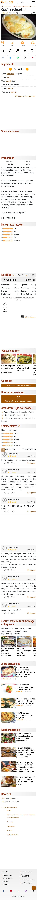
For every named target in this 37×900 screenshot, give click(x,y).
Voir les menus (7, 878)
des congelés (12, 74)
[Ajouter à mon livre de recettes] (32, 51)
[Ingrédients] (3, 450)
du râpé (9, 81)
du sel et (9, 92)
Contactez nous (26, 872)
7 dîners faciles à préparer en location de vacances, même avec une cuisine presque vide (25, 752)
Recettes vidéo (7, 875)
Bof (14, 237)
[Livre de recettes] (17, 2)
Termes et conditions (28, 880)
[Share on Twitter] (25, 57)
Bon (15, 231)
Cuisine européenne (28, 815)
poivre (13, 92)
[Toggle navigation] (33, 2)
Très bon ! (17, 228)
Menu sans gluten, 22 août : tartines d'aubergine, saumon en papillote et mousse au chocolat (25, 767)
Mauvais (17, 240)
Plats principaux (12, 835)
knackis (10, 88)
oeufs (9, 77)
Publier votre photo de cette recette (18, 401)
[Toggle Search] (27, 2)
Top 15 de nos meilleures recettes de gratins (24, 715)
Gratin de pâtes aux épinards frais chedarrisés (8, 369)
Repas (9, 810)
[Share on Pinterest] (33, 57)
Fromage (10, 822)
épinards (10, 74)
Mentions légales (26, 883)
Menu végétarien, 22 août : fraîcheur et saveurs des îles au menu (25, 780)
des (7, 77)
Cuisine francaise (13, 818)
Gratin (6, 798)
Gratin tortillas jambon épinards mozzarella (7, 651)
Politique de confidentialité (25, 876)
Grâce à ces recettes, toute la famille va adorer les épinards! (26, 701)
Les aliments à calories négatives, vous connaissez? (24, 687)
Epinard (15, 798)
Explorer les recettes (10, 808)
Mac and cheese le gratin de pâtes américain (24, 651)
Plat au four (11, 826)
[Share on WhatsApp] (18, 57)
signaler (32, 463)
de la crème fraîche (11, 85)
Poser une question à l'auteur (19, 385)
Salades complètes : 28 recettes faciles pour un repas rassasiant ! (25, 737)
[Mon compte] (22, 2)
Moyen (16, 234)
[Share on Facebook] (3, 57)
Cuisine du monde (13, 815)
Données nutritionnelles (26, 96)
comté (8, 81)
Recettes (5, 872)
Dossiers (5, 884)
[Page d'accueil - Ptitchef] (2, 6)
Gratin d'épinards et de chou (23, 368)
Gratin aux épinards (11, 802)
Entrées (9, 830)
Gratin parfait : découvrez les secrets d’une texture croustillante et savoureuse (25, 672)
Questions (5, 881)
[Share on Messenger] (10, 57)
